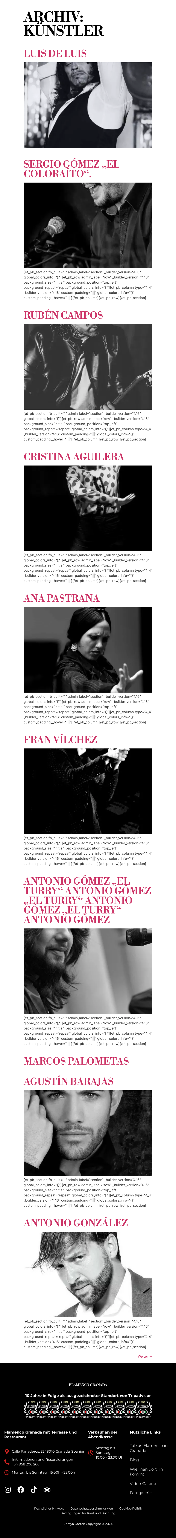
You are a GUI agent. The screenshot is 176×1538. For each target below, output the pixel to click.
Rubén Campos (63, 316)
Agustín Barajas (69, 1082)
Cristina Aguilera (74, 457)
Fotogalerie (141, 1492)
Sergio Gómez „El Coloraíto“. (72, 169)
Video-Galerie (143, 1483)
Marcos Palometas (76, 1062)
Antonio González (76, 1223)
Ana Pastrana (62, 599)
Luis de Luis (55, 54)
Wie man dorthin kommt (146, 1472)
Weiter (145, 1356)
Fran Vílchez (60, 740)
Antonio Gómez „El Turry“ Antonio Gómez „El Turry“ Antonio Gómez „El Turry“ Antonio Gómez (87, 901)
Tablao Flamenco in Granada (149, 1448)
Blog (134, 1460)
